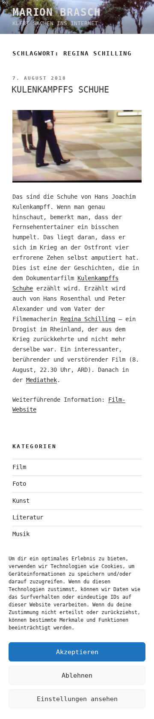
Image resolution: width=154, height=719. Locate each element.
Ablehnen (77, 675)
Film (19, 467)
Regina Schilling (87, 319)
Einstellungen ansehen (77, 699)
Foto (19, 483)
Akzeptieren (77, 652)
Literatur (27, 517)
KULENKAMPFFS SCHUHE (60, 89)
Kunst (21, 500)
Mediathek (41, 380)
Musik (21, 534)
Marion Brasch (56, 12)
